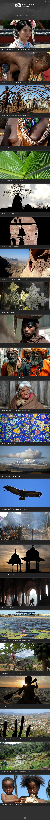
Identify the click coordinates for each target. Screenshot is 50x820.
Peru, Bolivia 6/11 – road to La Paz (11, 476)
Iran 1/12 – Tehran (6, 443)
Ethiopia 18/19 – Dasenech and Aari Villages (14, 115)
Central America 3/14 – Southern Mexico (13, 410)
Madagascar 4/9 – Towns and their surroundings (16, 739)
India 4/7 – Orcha (6, 575)
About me (32, 10)
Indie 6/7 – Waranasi (7, 542)
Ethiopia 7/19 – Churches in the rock (12, 279)
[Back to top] (25, 818)
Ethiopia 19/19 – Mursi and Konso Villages (13, 82)
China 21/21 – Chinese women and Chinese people (16, 49)
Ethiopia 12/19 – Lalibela (8, 246)
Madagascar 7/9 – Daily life (9, 673)
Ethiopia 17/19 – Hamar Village (10, 148)
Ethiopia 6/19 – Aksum (8, 312)
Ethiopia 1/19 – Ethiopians (9, 345)
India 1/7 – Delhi (6, 607)
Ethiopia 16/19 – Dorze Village (10, 181)
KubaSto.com (46, 818)
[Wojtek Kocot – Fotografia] (25, 5)
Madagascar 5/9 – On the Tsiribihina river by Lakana (17, 706)
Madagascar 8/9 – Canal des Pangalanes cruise (15, 640)
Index (26, 10)
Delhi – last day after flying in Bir (11, 378)
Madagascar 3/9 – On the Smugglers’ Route (14, 771)
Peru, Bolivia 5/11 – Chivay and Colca (12, 509)
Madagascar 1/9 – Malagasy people (11, 804)
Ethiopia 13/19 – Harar (7, 213)
